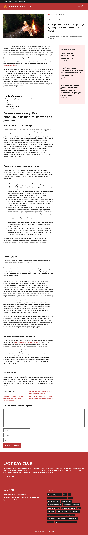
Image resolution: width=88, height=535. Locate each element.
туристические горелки (23, 342)
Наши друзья (21, 494)
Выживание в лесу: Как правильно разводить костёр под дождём (22, 99)
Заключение (11, 108)
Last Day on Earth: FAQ (10, 500)
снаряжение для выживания (67, 518)
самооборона (70, 515)
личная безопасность (69, 508)
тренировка (59, 522)
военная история (53, 501)
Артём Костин (59, 14)
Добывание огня (63, 20)
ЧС (69, 494)
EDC (49, 494)
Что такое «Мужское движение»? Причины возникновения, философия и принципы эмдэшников (71, 90)
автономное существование (57, 498)
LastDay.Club (64, 60)
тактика (50, 522)
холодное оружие (70, 522)
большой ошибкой (9, 65)
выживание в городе (55, 504)
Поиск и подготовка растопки (14, 102)
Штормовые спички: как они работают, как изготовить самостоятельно (13, 399)
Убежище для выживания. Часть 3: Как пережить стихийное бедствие (41, 397)
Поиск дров (10, 104)
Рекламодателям (9, 494)
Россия (59, 494)
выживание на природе (57, 36)
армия (70, 498)
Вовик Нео (63, 97)
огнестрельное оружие (63, 511)
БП (54, 494)
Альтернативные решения (13, 106)
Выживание (52, 20)
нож (79, 508)
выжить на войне (54, 508)
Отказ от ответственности (29, 497)
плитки (36, 342)
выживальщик (66, 501)
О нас (15, 1)
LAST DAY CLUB (20, 6)
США (64, 494)
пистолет (76, 511)
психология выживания (56, 515)
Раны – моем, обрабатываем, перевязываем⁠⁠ (67, 55)
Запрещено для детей (11, 497)
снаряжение (52, 518)
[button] (83, 6)
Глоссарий (22, 1)
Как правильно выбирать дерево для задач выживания (40, 392)
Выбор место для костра (13, 101)
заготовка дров (70, 36)
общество (51, 511)
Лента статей (7, 1)
